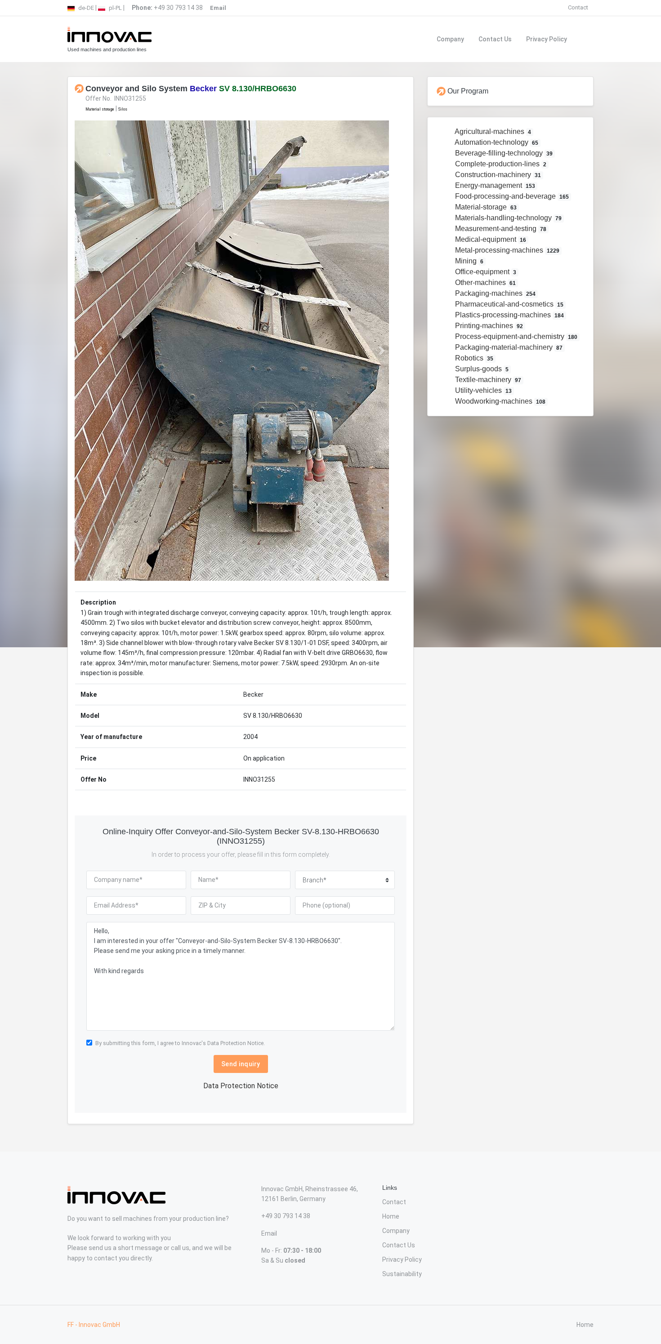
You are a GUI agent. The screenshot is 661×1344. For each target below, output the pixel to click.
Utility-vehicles (482, 390)
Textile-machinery (487, 379)
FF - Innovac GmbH (93, 1324)
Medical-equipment (490, 239)
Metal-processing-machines (506, 250)
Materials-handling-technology (507, 218)
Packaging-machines (494, 293)
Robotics (473, 358)
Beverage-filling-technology (503, 153)
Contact (578, 7)
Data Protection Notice (240, 1085)
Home (390, 1216)
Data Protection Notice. (236, 1043)
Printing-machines (488, 325)
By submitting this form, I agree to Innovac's (180, 1043)
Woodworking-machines (499, 401)
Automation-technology (496, 142)
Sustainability (402, 1273)
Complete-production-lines (500, 164)
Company (450, 39)
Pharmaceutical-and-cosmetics (508, 304)
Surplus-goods (481, 369)
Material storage (99, 109)
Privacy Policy (546, 39)
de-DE (85, 7)
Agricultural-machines (492, 131)
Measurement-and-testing (500, 228)
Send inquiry (240, 1064)
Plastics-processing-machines (508, 315)
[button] (100, 350)
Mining (468, 261)
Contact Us (495, 39)
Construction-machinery (497, 174)
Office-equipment (485, 272)
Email (269, 1233)
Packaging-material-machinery (508, 347)
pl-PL (114, 7)
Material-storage (485, 207)
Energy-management (494, 185)
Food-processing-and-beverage (511, 196)
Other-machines (484, 282)
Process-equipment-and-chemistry (515, 336)
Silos (122, 109)
